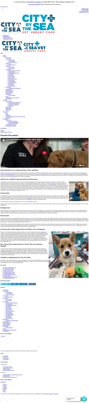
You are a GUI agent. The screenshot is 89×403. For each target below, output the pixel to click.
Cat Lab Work (11, 67)
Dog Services (8, 69)
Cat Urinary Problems (12, 121)
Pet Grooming (9, 98)
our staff (19, 248)
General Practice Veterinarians (14, 102)
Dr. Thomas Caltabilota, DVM (9, 267)
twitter (4, 385)
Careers (7, 110)
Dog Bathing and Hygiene (13, 73)
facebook (5, 384)
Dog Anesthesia (11, 71)
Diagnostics (8, 65)
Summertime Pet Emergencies (14, 88)
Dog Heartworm (11, 81)
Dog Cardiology (11, 76)
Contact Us (5, 357)
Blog (7, 113)
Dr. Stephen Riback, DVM (8, 278)
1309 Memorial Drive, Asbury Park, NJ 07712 (12, 374)
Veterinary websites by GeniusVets (51, 393)
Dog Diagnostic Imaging (13, 122)
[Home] (23, 51)
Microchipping (9, 89)
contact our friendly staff (22, 261)
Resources (5, 111)
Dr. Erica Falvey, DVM (8, 271)
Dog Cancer (10, 75)
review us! (3, 336)
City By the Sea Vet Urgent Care (34, 2)
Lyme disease (28, 198)
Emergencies (8, 87)
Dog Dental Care (11, 64)
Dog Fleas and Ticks (12, 78)
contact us (14, 176)
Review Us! (3, 382)
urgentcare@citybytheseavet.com (10, 377)
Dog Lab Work (11, 68)
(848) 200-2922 (6, 36)
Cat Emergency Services (11, 124)
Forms (7, 114)
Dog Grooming (11, 80)
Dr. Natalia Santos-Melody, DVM (10, 277)
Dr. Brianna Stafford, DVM (9, 272)
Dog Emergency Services (11, 125)
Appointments (3, 128)
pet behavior (43, 232)
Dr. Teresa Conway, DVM (8, 269)
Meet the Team (9, 101)
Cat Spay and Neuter (12, 62)
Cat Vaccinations (11, 95)
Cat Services (8, 58)
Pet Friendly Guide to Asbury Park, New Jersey (15, 116)
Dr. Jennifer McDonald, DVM (9, 274)
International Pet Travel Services (12, 97)
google (4, 391)
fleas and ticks (53, 184)
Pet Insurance (8, 117)
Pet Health (8, 115)
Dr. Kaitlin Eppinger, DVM (8, 273)
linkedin (4, 389)
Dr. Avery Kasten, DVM (8, 268)
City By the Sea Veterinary (34, 4)
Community (8, 107)
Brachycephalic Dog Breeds (14, 70)
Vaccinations (8, 94)
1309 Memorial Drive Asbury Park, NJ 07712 (8, 38)
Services (5, 56)
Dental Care (8, 63)
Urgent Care (8, 120)
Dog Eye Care (11, 77)
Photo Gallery (8, 108)
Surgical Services (9, 93)
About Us (5, 100)
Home (4, 55)
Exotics (7, 96)
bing (4, 390)
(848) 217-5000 (85, 10)
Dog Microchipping (12, 82)
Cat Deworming (11, 61)
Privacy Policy (6, 358)
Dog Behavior (11, 74)
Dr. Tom (27, 218)
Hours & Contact (4, 6)
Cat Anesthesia (11, 60)
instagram (5, 386)
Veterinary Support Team (13, 104)
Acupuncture (8, 57)
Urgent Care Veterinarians (13, 103)
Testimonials (5, 355)
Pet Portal (10, 132)
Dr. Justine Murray (7, 275)
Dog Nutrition (11, 83)
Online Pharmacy (4, 132)
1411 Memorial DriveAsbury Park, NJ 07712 (83, 12)
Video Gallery (9, 109)
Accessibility (5, 359)
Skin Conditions (9, 91)
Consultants (10, 105)
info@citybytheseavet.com (8, 370)
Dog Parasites (11, 84)
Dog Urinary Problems (13, 123)
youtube (4, 388)
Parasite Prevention (10, 90)
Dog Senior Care (11, 85)
